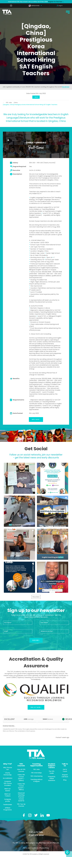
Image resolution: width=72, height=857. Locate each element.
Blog (64, 780)
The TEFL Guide (51, 772)
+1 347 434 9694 (36, 835)
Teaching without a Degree (36, 780)
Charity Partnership (8, 774)
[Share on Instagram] (30, 815)
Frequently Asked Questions (51, 778)
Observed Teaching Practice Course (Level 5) (21, 797)
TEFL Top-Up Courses (21, 805)
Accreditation (7, 778)
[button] (19, 478)
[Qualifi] (36, 692)
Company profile (7, 800)
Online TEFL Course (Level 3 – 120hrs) (21, 777)
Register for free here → (56, 2)
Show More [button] (36, 597)
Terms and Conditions (31, 848)
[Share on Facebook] (23, 815)
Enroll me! (65, 87)
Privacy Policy (44, 848)
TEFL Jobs (9, 102)
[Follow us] (42, 815)
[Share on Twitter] (36, 815)
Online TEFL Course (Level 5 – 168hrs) (21, 787)
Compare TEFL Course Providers (8, 783)
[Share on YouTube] (48, 815)
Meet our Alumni (7, 790)
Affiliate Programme (7, 809)
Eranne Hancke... (9, 726)
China (16, 102)
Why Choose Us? (7, 768)
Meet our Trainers (7, 795)
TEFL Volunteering (36, 776)
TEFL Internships (36, 773)
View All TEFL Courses (21, 770)
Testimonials (7, 805)
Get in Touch (65, 770)
